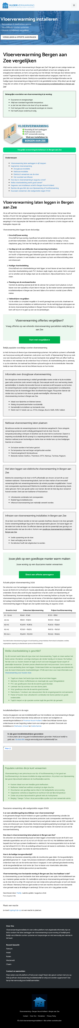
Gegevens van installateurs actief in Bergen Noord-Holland (32, 185)
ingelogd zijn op (15, 910)
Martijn (19, 893)
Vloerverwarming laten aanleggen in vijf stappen (28, 163)
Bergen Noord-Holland (39, 1011)
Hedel (8, 952)
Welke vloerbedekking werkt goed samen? (26, 182)
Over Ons (33, 1016)
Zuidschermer (36, 726)
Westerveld (10, 960)
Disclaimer (41, 1016)
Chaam (8, 964)
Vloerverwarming (25, 1011)
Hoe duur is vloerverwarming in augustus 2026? (28, 179)
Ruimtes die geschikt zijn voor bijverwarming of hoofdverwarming (35, 188)
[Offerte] (26, 133)
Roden (8, 956)
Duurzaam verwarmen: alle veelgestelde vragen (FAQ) (30, 190)
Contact (25, 1016)
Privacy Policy (51, 1016)
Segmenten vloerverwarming (21, 166)
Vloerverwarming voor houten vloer (18, 672)
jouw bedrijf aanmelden (30, 980)
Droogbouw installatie (22, 168)
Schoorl (25, 726)
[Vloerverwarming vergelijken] (18, 5)
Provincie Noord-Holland (32, 720)
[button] (39, 150)
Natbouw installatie (21, 171)
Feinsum (9, 948)
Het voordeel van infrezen (23, 177)
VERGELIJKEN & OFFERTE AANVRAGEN (19, 37)
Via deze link (20, 739)
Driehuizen (18, 726)
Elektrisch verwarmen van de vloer (26, 174)
